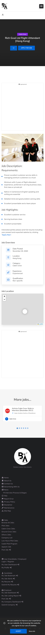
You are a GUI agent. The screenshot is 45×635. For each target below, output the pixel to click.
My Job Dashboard (9, 593)
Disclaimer (8, 505)
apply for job (26, 48)
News (6, 490)
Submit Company (9, 605)
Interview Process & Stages (16, 493)
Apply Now (6, 235)
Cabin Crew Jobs (8, 529)
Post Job (5, 550)
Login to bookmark (13, 48)
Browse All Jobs (8, 523)
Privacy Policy (9, 502)
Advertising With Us (11, 487)
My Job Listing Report (10, 596)
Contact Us (8, 484)
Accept (18, 631)
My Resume (6, 582)
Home (6, 478)
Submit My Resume (9, 585)
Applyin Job (6, 547)
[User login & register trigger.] (3, 15)
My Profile (6, 568)
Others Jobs (6, 535)
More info (32, 631)
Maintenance (9, 508)
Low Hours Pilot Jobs (10, 541)
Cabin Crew (17, 266)
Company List (7, 538)
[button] (23, 309)
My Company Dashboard (11, 602)
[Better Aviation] (5, 6)
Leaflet (41, 324)
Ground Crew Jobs (9, 532)
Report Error (9, 499)
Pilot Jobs (5, 526)
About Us (7, 481)
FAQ (5, 496)
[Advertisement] (22, 107)
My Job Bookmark (9, 576)
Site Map (7, 511)
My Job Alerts (7, 579)
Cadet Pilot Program (9, 544)
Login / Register (8, 562)
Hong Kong (17, 258)
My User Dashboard (9, 565)
